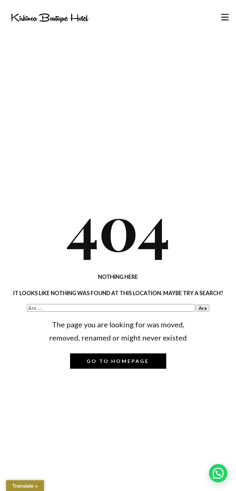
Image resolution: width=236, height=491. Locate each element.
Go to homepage (118, 361)
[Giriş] (49, 17)
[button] (218, 473)
